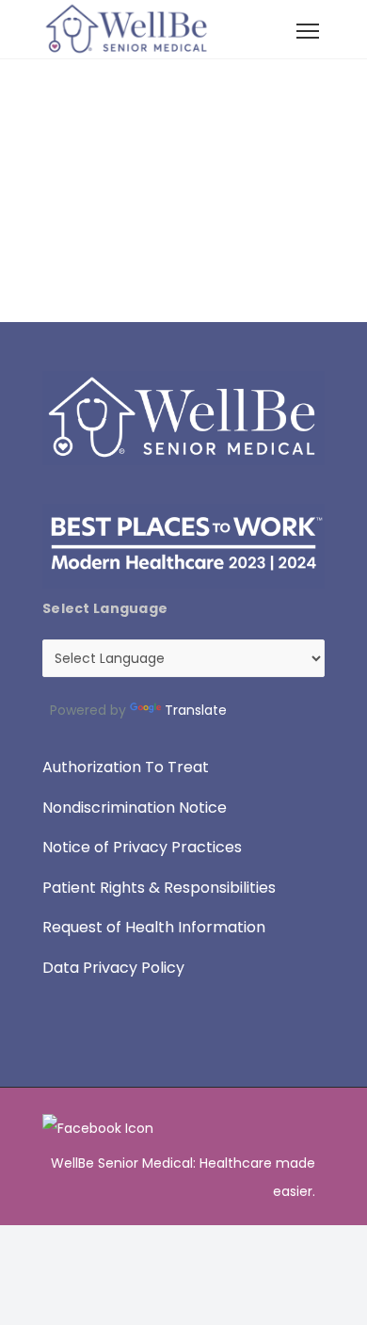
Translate (196, 710)
